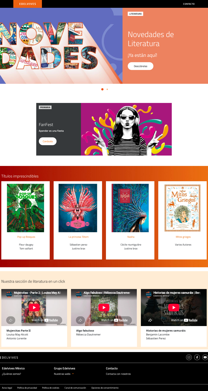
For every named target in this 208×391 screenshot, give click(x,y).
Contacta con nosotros (118, 374)
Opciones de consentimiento (104, 387)
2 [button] (106, 88)
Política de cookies (50, 387)
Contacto (189, 4)
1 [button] (101, 88)
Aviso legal (7, 387)
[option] (104, 46)
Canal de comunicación (75, 387)
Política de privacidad (27, 387)
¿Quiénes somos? (11, 374)
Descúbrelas (140, 66)
